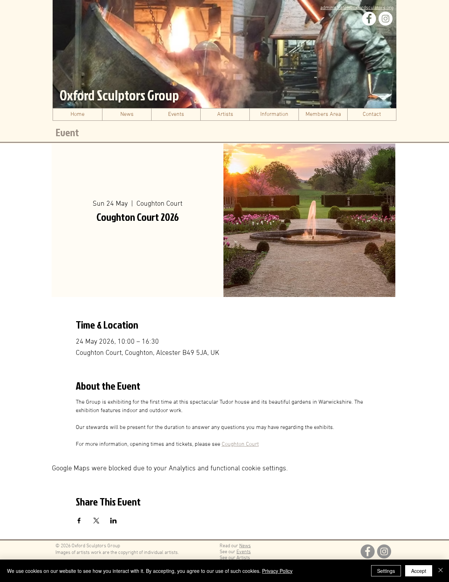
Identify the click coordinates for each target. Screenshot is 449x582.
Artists (243, 558)
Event (67, 132)
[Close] (440, 570)
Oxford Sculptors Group (119, 95)
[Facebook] (369, 19)
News (245, 546)
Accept (418, 570)
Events (243, 552)
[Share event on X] (96, 520)
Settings (386, 570)
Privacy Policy (277, 570)
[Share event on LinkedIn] (113, 520)
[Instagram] (385, 19)
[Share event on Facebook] (79, 520)
